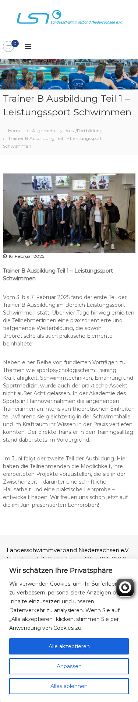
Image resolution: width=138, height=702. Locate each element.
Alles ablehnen (69, 686)
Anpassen (69, 666)
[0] (8, 46)
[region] (69, 630)
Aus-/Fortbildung (84, 130)
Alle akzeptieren (69, 646)
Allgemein (43, 130)
